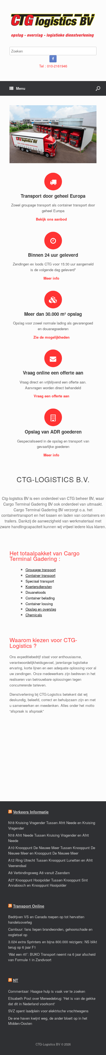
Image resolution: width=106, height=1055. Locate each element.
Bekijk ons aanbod (52, 219)
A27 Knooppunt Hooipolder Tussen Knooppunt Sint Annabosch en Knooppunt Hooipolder (48, 882)
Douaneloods (36, 592)
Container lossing (39, 603)
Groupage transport (41, 569)
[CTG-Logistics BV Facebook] (53, 58)
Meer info (51, 278)
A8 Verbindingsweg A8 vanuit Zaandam (39, 872)
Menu (20, 88)
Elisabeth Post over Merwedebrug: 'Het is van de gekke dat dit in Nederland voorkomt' (51, 1001)
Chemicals (34, 614)
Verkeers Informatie (31, 812)
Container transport (40, 575)
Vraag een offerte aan (52, 395)
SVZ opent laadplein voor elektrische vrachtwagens (48, 1010)
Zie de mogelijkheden (52, 337)
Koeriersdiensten (39, 586)
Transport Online (28, 906)
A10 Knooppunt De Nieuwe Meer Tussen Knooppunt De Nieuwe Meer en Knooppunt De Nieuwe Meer (51, 850)
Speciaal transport (40, 581)
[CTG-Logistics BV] (53, 25)
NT (15, 980)
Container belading (40, 598)
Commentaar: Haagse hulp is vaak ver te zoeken (46, 991)
